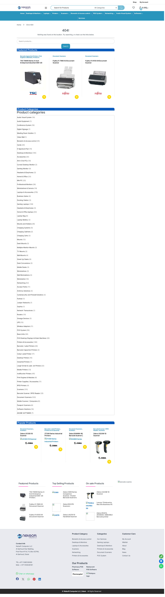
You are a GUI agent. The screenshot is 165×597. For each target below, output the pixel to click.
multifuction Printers (24, 373)
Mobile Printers (22, 370)
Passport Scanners (24, 405)
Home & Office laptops (25, 212)
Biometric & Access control (80, 13)
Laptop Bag (21, 216)
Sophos (19, 306)
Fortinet (19, 299)
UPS (18, 322)
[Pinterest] (34, 579)
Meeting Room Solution (25, 133)
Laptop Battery (22, 220)
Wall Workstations (23, 275)
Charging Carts (22, 236)
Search (65, 46)
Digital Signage (22, 129)
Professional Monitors (24, 184)
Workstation (21, 279)
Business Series (22, 196)
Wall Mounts (21, 255)
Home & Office (22, 176)
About (124, 546)
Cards (19, 145)
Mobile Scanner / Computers (27, 401)
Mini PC (19, 180)
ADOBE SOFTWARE (24, 413)
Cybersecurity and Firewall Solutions (30, 295)
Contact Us (126, 556)
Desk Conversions (23, 263)
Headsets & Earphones (25, 172)
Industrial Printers (23, 362)
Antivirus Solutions (23, 291)
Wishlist (125, 542)
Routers (20, 314)
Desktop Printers (23, 358)
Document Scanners (59, 56)
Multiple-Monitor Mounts (25, 247)
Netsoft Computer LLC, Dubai (75, 591)
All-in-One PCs (22, 161)
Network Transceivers (25, 310)
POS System (97, 13)
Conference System (24, 125)
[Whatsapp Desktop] (28, 579)
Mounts (19, 239)
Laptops (46, 13)
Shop (134, 2)
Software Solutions (23, 409)
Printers (55, 13)
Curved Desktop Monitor (26, 165)
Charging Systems (23, 228)
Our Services (101, 539)
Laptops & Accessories (25, 192)
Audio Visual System (123, 13)
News (124, 552)
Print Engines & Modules (31, 56)
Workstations (21, 271)
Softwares (137, 13)
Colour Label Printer (24, 354)
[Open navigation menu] (46, 8)
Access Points (22, 287)
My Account (144, 2)
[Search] (121, 7)
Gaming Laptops (23, 204)
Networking (109, 13)
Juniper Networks (23, 303)
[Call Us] (161, 556)
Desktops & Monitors (33, 13)
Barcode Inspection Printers (29, 56)
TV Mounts (21, 251)
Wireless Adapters (23, 326)
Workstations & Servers (25, 188)
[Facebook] (17, 578)
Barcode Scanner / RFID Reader (28, 393)
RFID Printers (21, 385)
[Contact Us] (161, 561)
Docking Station (23, 200)
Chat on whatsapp (26, 574)
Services (82, 18)
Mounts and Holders (24, 224)
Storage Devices (23, 318)
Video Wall (20, 137)
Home (22, 13)
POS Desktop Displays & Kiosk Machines (31, 338)
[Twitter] (23, 579)
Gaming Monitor (22, 168)
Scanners (64, 13)
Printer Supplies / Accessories (27, 381)
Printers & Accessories (25, 342)
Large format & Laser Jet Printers (29, 366)
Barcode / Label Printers (25, 346)
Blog (123, 549)
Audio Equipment (23, 121)
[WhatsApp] (161, 566)
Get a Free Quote (43, 97)
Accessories (21, 157)
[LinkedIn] (39, 579)
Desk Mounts (21, 243)
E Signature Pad (23, 149)
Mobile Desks (22, 267)
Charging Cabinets (24, 232)
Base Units (21, 334)
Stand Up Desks (23, 259)
